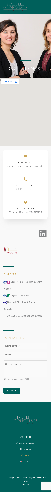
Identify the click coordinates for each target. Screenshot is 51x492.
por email (25, 162)
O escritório (25, 437)
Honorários (25, 449)
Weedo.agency (33, 485)
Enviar (11, 390)
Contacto (25, 455)
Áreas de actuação (25, 443)
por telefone (25, 185)
